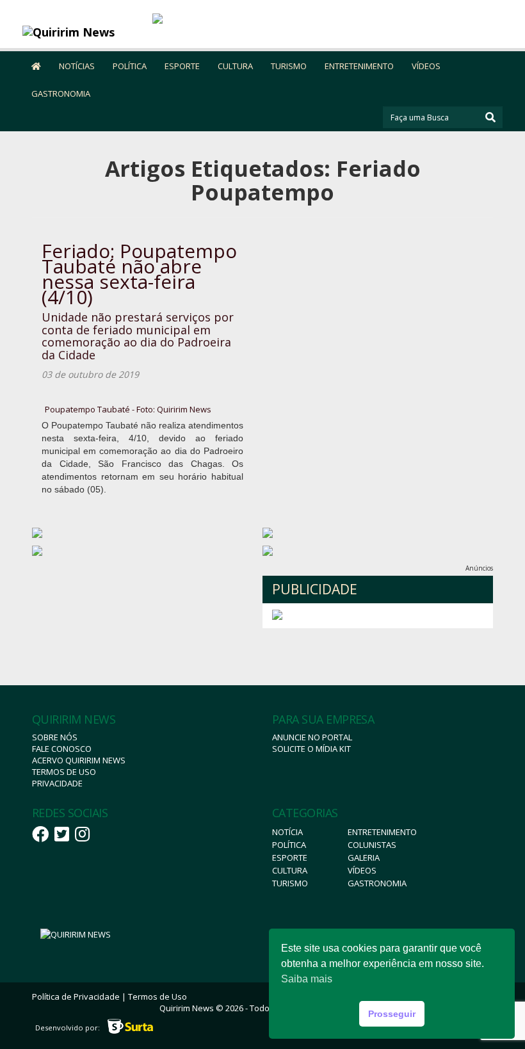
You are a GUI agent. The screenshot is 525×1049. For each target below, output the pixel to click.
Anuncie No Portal (312, 737)
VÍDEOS (426, 66)
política (289, 844)
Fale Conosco (62, 748)
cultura (289, 870)
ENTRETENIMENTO (359, 66)
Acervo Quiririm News (78, 760)
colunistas (372, 844)
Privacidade (57, 783)
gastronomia (377, 883)
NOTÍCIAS (77, 66)
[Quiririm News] (82, 32)
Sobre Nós (54, 737)
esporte (289, 857)
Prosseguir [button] (392, 1014)
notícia (287, 832)
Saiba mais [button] (306, 978)
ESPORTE (182, 66)
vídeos (362, 870)
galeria (364, 857)
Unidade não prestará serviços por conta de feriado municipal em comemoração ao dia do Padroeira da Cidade (138, 335)
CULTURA (235, 66)
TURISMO (289, 66)
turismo (290, 883)
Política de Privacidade (76, 996)
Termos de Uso (64, 771)
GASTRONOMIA (60, 93)
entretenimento (382, 832)
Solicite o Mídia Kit (311, 748)
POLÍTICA (130, 66)
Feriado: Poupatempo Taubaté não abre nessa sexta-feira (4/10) (139, 274)
